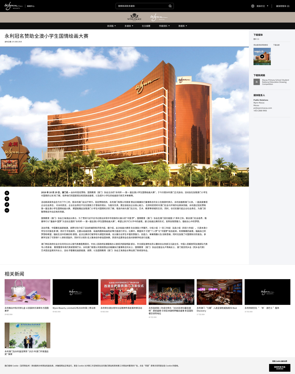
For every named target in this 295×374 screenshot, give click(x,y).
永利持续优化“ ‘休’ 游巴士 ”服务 (262, 307)
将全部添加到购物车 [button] (261, 45)
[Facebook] (7, 199)
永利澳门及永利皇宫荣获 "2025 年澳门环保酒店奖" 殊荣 (27, 353)
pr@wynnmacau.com (263, 107)
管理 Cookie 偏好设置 (279, 361)
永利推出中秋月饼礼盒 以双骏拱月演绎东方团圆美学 (27, 309)
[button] (282, 6)
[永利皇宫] (134, 17)
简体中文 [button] (261, 6)
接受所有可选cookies (279, 367)
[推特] (7, 193)
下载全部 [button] (276, 45)
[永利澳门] (159, 17)
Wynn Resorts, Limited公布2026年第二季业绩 (74, 307)
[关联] (7, 204)
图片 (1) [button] (256, 39)
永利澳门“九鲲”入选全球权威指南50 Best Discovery (217, 309)
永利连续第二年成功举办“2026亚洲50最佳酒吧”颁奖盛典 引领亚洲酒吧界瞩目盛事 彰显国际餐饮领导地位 (171, 310)
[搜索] (170, 6)
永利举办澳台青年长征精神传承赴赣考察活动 (121, 307)
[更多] (7, 210)
